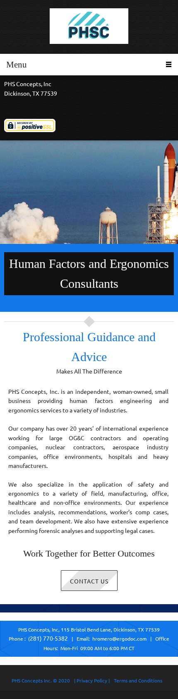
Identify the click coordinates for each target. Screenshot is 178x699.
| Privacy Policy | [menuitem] (92, 680)
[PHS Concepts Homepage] (89, 27)
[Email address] (10, 106)
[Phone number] (23, 106)
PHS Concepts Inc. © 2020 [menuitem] (41, 680)
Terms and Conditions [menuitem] (138, 680)
